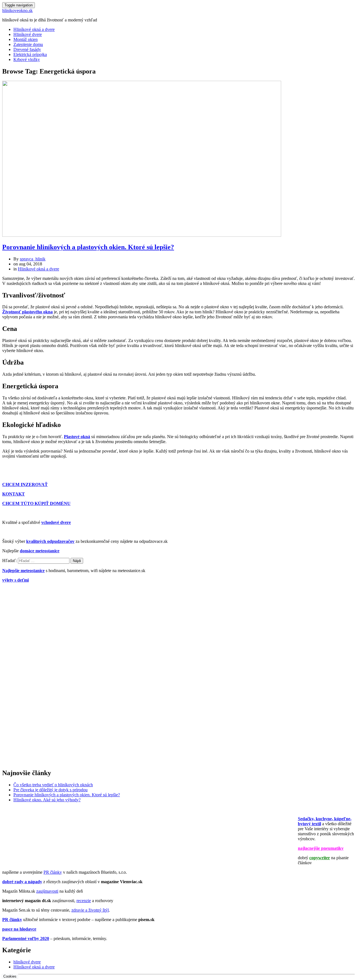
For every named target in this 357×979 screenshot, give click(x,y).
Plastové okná (77, 436)
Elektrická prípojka (30, 54)
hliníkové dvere (27, 962)
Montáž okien (25, 39)
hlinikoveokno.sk (17, 10)
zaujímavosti (47, 891)
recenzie (83, 900)
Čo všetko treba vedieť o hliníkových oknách (53, 784)
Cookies (9, 976)
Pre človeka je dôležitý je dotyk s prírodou (50, 789)
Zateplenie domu (28, 44)
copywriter (319, 857)
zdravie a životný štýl (90, 910)
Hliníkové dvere (27, 34)
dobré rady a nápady (22, 881)
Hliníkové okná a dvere (34, 29)
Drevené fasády (27, 49)
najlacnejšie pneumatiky (321, 848)
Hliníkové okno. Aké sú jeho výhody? (47, 799)
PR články (53, 872)
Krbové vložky (26, 59)
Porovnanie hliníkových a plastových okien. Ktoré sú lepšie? (88, 247)
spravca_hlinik (32, 259)
